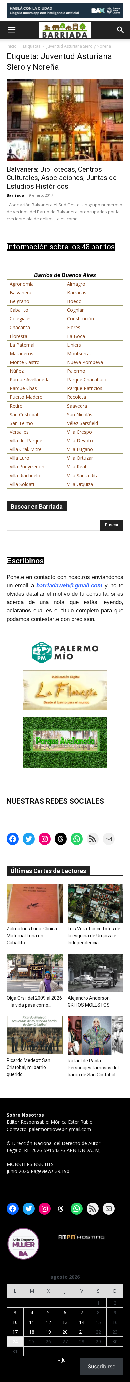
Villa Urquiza (80, 484)
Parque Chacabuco (87, 379)
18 (31, 1332)
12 (48, 1322)
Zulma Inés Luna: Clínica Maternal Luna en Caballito (32, 935)
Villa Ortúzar (80, 458)
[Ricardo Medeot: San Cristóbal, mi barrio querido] (35, 1035)
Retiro (16, 406)
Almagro (76, 284)
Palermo (76, 371)
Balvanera (20, 292)
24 (15, 1341)
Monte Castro (25, 362)
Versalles (19, 432)
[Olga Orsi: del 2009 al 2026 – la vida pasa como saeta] (35, 973)
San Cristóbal (24, 414)
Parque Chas (23, 388)
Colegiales (21, 318)
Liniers (74, 345)
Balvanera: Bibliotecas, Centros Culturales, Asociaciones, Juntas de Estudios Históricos (62, 177)
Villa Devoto (80, 440)
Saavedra (77, 406)
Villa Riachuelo (25, 475)
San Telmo (21, 423)
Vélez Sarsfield (82, 423)
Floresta (18, 336)
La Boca (76, 336)
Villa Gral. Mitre (26, 449)
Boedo (74, 301)
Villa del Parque (26, 440)
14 (81, 1322)
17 (15, 1332)
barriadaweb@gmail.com (69, 585)
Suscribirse (101, 1366)
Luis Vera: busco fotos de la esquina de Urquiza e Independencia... (94, 935)
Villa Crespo (79, 432)
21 (81, 1332)
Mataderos (21, 353)
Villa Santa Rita (83, 475)
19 (48, 1332)
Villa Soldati (22, 484)
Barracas (76, 292)
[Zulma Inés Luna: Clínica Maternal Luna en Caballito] (35, 903)
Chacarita (20, 327)
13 (65, 1322)
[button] (11, 30)
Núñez (17, 371)
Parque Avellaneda (30, 379)
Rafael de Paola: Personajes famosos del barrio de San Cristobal (93, 1067)
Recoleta (76, 397)
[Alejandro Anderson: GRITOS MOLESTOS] (96, 973)
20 (65, 1332)
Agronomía (22, 284)
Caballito (19, 310)
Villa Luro (19, 458)
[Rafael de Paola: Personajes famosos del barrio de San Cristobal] (96, 1035)
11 (31, 1322)
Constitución (80, 318)
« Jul (62, 1360)
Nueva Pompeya (85, 362)
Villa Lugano (80, 449)
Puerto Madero (26, 397)
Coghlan (76, 310)
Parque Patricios (84, 388)
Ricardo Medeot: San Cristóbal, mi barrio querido (28, 1067)
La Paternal (22, 345)
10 (15, 1322)
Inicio (12, 46)
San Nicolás (79, 414)
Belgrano (19, 301)
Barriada (15, 195)
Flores (73, 327)
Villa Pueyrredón (27, 466)
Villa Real (76, 466)
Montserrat (79, 353)
